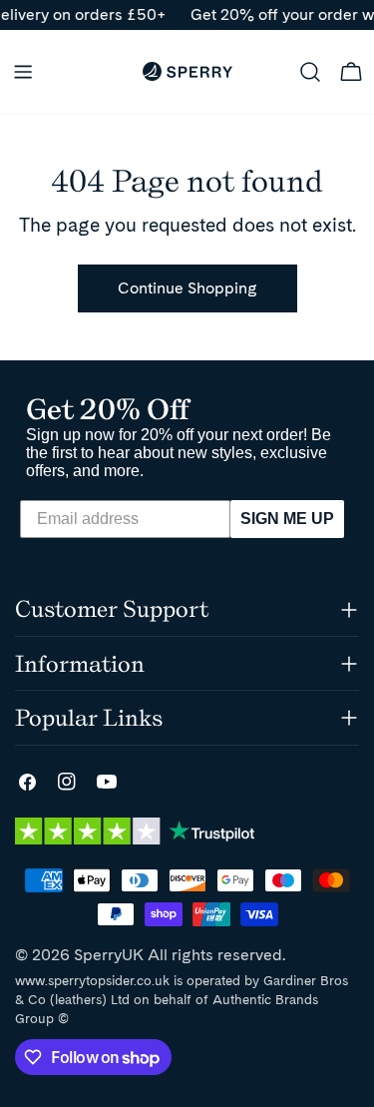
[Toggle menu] (23, 72)
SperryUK (109, 954)
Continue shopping (187, 287)
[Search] (310, 72)
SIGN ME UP (287, 518)
